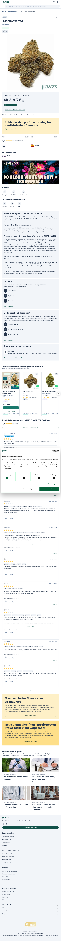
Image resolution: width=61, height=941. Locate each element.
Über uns (5, 900)
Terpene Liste (6, 862)
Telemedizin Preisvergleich (27, 114)
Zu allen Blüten (10, 129)
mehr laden (30, 690)
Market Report (6, 877)
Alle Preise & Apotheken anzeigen (15, 109)
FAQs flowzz (6, 894)
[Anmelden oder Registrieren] (57, 2)
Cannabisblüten (13, 11)
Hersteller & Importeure (9, 871)
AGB (37, 931)
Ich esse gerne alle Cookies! (50, 489)
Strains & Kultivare (8, 836)
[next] (58, 393)
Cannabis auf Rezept (8, 854)
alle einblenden (8, 306)
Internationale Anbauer (9, 874)
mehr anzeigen (30, 544)
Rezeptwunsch (11, 105)
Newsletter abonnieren (30, 741)
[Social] (3, 824)
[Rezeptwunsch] (54, 2)
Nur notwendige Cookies (30, 489)
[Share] (57, 17)
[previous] (2, 393)
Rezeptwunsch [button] (11, 407)
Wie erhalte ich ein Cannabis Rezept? (11, 114)
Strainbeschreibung (21, 256)
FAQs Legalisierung (8, 891)
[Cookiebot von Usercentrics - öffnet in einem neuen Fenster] (52, 451)
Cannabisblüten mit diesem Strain (14, 358)
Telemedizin (6, 842)
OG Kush (5, 25)
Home (4, 11)
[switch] (23, 478)
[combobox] (32, 6)
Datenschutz (32, 931)
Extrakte (4, 845)
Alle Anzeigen (41, 756)
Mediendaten (6, 880)
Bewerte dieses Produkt (30, 427)
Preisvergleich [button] (11, 411)
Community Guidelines (9, 888)
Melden (55, 495)
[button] (5, 31)
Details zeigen (52, 484)
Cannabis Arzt (6, 859)
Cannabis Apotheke (8, 857)
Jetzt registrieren (30, 715)
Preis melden (38, 114)
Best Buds (5, 897)
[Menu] (2, 6)
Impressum (25, 931)
